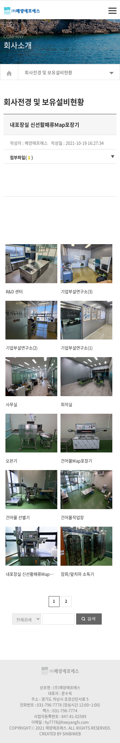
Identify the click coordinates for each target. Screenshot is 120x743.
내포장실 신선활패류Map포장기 (33, 574)
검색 (91, 618)
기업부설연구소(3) (76, 291)
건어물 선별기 (18, 517)
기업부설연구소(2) (21, 348)
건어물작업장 (72, 517)
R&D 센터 (14, 291)
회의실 (66, 404)
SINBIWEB (71, 734)
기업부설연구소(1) (76, 348)
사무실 (11, 404)
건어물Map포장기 (76, 461)
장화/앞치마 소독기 (77, 574)
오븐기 (11, 461)
